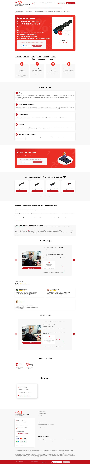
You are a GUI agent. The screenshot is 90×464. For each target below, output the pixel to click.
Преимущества (18, 56)
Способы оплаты (41, 427)
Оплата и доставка (42, 413)
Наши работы (46, 56)
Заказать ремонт (22, 191)
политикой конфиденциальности (39, 47)
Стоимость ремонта (42, 411)
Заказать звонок (71, 3)
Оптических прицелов (42, 439)
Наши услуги (40, 422)
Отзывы (59, 8)
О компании (31, 8)
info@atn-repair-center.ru (22, 424)
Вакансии (50, 8)
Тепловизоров (53, 439)
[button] (74, 260)
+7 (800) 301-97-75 (51, 2)
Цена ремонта (45, 8)
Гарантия (39, 56)
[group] (19, 365)
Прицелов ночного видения (68, 439)
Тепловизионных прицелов (43, 440)
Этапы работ (26, 56)
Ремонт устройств (38, 8)
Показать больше (45, 195)
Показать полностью (19, 220)
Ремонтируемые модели (43, 420)
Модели (33, 56)
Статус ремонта (62, 3)
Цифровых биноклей (55, 440)
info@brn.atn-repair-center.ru (25, 392)
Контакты (55, 8)
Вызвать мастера (32, 268)
